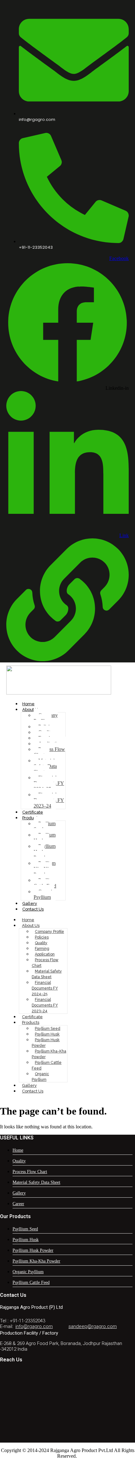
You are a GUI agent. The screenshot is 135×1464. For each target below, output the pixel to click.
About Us (31, 709)
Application (45, 954)
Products (31, 817)
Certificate (32, 812)
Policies (42, 937)
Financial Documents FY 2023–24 (49, 800)
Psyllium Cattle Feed (45, 882)
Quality (41, 943)
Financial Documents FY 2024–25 (49, 783)
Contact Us (33, 909)
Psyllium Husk (45, 837)
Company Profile (46, 717)
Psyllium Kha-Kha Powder (45, 868)
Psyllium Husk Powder (45, 851)
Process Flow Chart (49, 752)
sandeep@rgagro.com (92, 1326)
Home (28, 703)
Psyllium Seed (45, 826)
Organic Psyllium (44, 894)
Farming (42, 948)
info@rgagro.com (34, 1326)
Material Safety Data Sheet (45, 766)
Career (18, 1203)
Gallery (29, 903)
